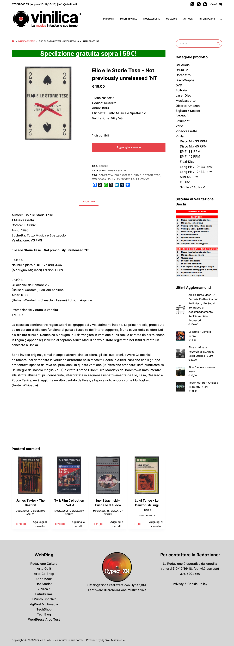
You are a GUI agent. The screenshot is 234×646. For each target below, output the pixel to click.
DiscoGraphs (185, 80)
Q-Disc (185, 182)
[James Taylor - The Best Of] (30, 475)
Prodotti (108, 18)
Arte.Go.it (44, 568)
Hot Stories (44, 584)
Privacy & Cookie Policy (190, 584)
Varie (179, 126)
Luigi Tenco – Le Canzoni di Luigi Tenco (147, 505)
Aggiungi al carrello (129, 147)
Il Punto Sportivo (44, 599)
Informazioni (207, 18)
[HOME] (13, 41)
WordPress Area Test (44, 619)
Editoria (181, 90)
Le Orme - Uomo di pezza (200, 334)
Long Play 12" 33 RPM (196, 172)
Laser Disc (183, 95)
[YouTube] (205, 4)
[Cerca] (221, 19)
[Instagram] (199, 4)
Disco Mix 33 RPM (193, 141)
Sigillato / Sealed (188, 110)
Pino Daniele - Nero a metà (201, 369)
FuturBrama (44, 594)
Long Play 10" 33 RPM (196, 167)
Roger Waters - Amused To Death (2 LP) (203, 385)
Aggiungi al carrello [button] (40, 524)
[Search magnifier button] (218, 43)
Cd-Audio (171, 18)
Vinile (180, 136)
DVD (179, 85)
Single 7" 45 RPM (192, 187)
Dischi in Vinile (128, 18)
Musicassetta (101, 178)
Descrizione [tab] (88, 201)
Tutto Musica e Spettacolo (130, 178)
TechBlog (44, 614)
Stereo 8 (182, 116)
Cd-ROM (182, 70)
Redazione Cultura (44, 563)
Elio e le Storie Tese (146, 175)
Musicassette (151, 18)
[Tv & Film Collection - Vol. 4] (69, 475)
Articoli (188, 18)
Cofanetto (183, 75)
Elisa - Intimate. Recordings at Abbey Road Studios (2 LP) (201, 352)
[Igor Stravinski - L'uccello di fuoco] (108, 475)
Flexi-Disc (187, 161)
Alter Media (43, 579)
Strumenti (183, 121)
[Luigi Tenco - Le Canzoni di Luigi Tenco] (146, 475)
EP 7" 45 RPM (190, 156)
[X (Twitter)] (192, 4)
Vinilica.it (44, 589)
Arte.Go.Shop (44, 574)
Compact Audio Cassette (115, 175)
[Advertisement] (88, 420)
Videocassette (186, 131)
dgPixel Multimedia (44, 604)
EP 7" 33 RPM (190, 151)
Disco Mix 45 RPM (193, 146)
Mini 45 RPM (189, 177)
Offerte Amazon (188, 106)
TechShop (44, 609)
